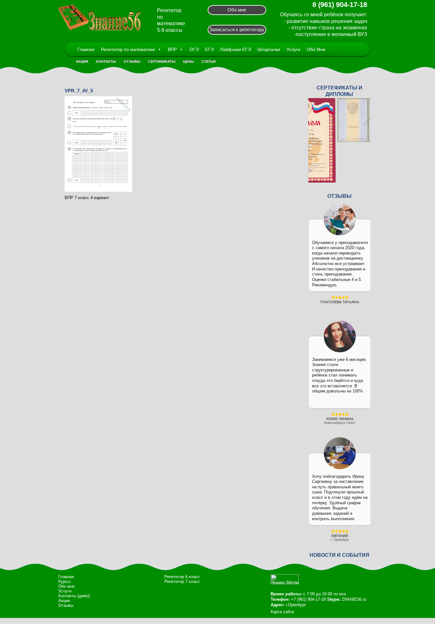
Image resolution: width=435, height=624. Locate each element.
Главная (86, 49)
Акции (82, 61)
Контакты (106, 61)
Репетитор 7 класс (182, 581)
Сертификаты (161, 61)
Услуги (293, 49)
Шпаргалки (268, 49)
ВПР (172, 49)
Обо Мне (316, 49)
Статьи (209, 61)
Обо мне (236, 9)
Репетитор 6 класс (182, 576)
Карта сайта (282, 611)
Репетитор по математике (128, 49)
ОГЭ (194, 49)
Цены (188, 61)
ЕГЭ (209, 49)
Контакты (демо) (74, 595)
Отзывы (132, 61)
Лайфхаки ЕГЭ (235, 49)
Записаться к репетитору (236, 29)
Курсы (64, 581)
